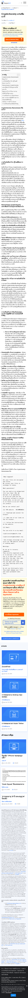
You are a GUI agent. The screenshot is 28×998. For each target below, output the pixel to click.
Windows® (13, 628)
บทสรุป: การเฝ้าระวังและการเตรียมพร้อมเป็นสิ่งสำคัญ (10, 102)
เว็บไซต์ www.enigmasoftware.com (14, 903)
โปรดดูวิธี (17, 874)
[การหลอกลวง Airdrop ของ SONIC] (14, 686)
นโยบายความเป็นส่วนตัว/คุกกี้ (7, 873)
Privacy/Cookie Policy (13, 35)
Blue (23, 120)
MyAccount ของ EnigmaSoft (15, 918)
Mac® (19, 628)
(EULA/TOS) (14, 959)
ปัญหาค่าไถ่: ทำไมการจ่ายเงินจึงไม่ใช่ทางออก (9, 92)
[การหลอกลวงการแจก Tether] (14, 714)
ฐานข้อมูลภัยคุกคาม (5, 7)
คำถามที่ (11, 850)
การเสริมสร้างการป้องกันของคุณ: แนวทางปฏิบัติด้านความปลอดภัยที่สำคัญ (10, 97)
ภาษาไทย (21, 3)
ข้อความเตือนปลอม (7, 801)
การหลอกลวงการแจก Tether (13, 723)
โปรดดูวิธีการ (17, 963)
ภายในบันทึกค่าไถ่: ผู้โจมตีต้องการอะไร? (9, 82)
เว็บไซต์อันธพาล (6, 699)
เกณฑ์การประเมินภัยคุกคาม (11, 962)
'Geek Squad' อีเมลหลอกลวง (13, 784)
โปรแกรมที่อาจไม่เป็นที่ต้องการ (10, 669)
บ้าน (2, 968)
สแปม (6, 787)
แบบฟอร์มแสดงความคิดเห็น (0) (11, 638)
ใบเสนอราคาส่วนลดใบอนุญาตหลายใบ (11, 622)
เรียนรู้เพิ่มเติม (8, 992)
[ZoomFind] (14, 657)
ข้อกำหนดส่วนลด (18, 873)
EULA (4, 35)
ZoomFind (6, 667)
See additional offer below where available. (13, 34)
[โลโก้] (6, 3)
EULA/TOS (23, 871)
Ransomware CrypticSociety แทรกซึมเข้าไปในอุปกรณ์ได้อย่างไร (10, 87)
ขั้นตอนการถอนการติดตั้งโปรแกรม (12, 968)
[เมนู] (25, 2)
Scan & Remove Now (12, 39)
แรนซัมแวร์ (14, 7)
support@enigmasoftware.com (7, 917)
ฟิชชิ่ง (3, 787)
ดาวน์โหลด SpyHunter (12, 614)
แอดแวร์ (4, 760)
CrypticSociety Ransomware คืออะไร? (10, 78)
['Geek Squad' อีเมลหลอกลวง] (14, 775)
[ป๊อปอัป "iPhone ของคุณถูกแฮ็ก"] (14, 746)
